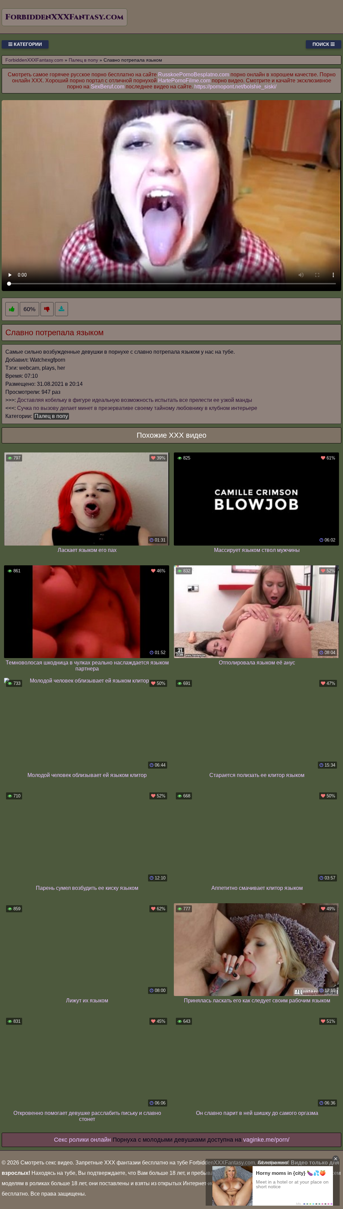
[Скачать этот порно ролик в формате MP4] (61, 309)
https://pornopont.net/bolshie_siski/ (235, 86)
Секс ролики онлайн (82, 1139)
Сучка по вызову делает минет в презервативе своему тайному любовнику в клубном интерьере (137, 408)
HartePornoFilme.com (184, 80)
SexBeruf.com (107, 86)
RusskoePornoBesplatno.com (193, 74)
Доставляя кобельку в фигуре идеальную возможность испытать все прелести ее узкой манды (134, 400)
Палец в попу (51, 416)
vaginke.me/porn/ (266, 1139)
